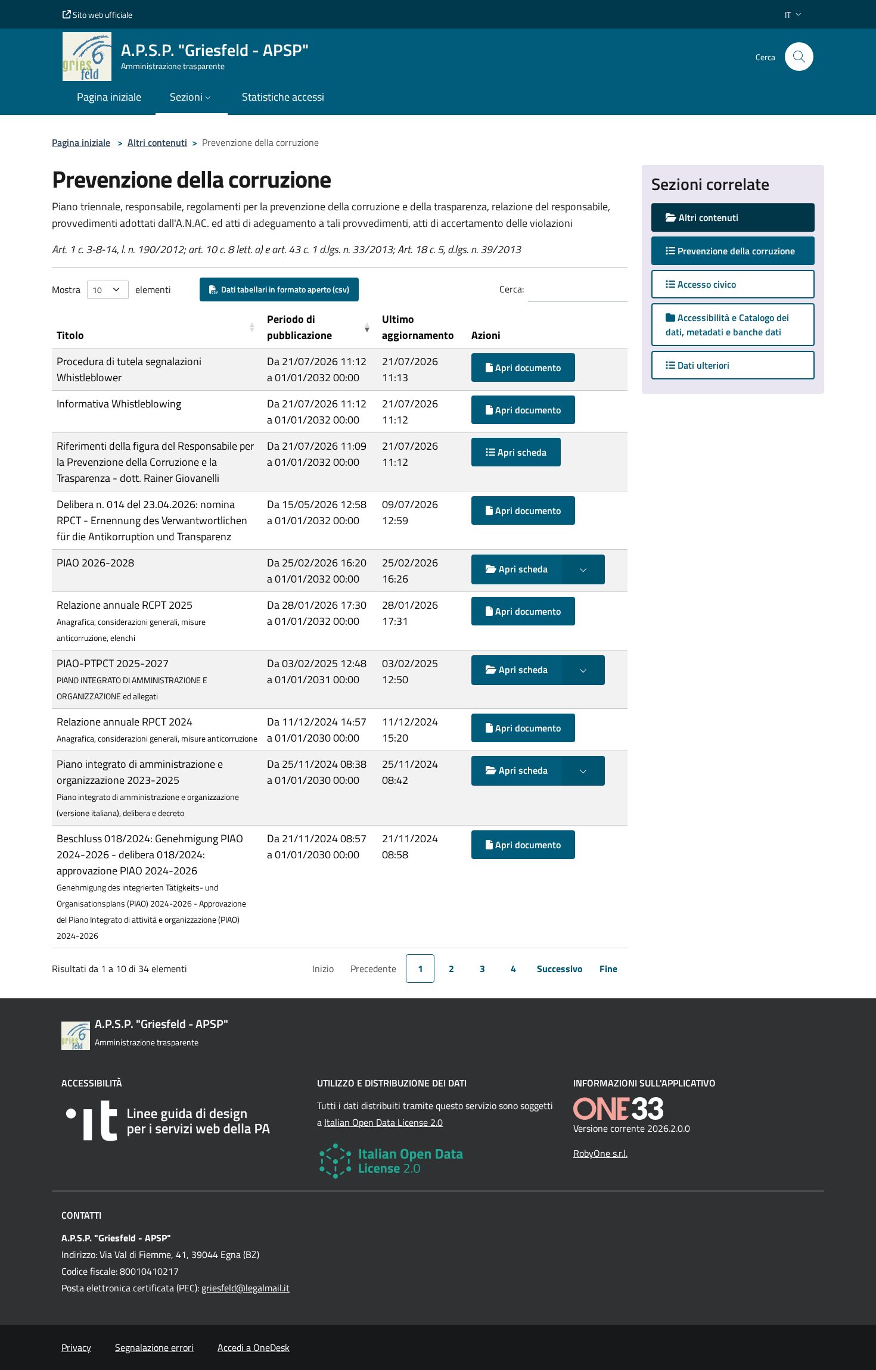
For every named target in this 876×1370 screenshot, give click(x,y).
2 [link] (451, 968)
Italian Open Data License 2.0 (383, 1122)
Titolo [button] (70, 335)
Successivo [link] (560, 968)
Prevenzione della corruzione (745, 250)
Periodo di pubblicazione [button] (299, 327)
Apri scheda (520, 452)
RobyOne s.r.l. (600, 1153)
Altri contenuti (157, 142)
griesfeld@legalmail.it (245, 1288)
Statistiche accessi (283, 97)
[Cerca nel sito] (799, 56)
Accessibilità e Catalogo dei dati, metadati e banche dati (727, 324)
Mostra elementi (111, 289)
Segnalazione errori (154, 1347)
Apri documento (527, 367)
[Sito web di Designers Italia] (182, 1120)
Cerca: (511, 289)
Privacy (76, 1347)
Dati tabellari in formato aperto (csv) (283, 289)
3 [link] (482, 968)
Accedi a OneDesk (254, 1347)
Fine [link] (608, 968)
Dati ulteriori (702, 365)
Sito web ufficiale (101, 14)
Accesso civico (705, 284)
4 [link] (513, 968)
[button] (794, 14)
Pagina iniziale (81, 142)
